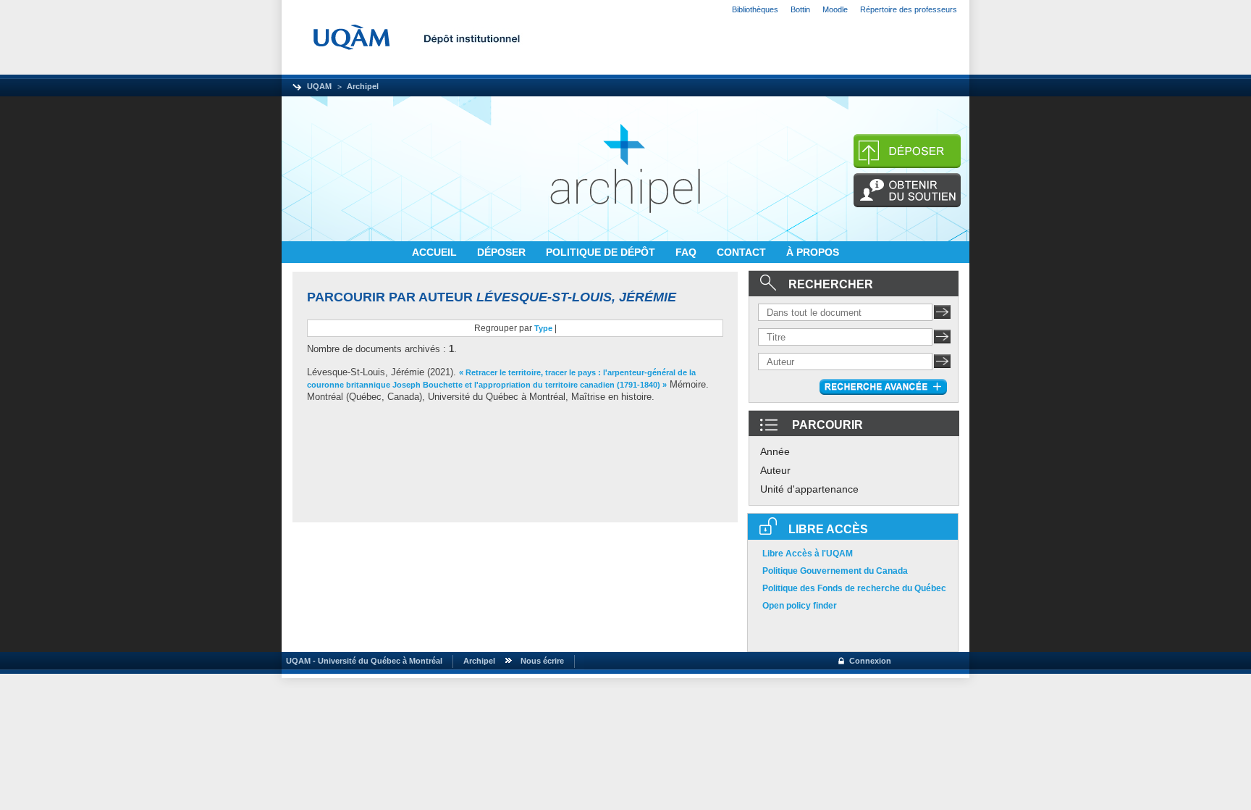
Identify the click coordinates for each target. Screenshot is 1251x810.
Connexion (870, 660)
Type (543, 328)
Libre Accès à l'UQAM (807, 553)
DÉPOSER (502, 252)
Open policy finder (799, 606)
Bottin (800, 9)
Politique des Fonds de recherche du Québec (854, 588)
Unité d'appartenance (809, 489)
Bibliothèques (755, 9)
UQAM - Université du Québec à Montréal (362, 660)
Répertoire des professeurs (908, 9)
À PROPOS (812, 252)
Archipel (363, 86)
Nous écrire (542, 660)
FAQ (687, 252)
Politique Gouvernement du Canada (835, 571)
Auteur (775, 470)
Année (775, 451)
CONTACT (743, 252)
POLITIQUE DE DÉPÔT (602, 252)
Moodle (835, 9)
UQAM (319, 86)
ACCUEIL (436, 252)
